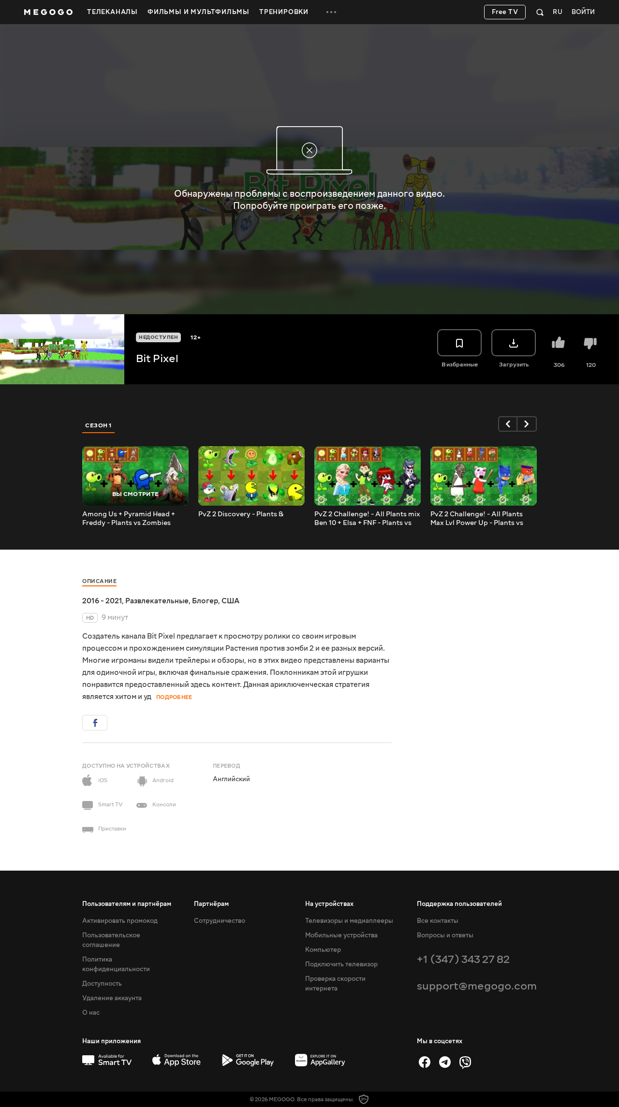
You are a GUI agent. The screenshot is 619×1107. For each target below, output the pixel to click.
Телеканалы (112, 12)
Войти (583, 12)
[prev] (507, 424)
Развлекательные (157, 601)
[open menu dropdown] (331, 12)
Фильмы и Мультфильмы (198, 12)
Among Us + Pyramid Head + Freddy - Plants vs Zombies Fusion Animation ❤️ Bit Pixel (131, 518)
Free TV (505, 12)
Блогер (205, 601)
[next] (527, 424)
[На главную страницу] (48, 12)
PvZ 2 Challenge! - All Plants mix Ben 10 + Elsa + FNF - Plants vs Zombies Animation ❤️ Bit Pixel (367, 518)
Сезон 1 (98, 425)
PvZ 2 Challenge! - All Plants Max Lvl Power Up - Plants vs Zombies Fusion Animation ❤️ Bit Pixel (480, 518)
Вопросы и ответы (445, 935)
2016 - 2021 (102, 601)
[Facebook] (424, 1062)
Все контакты (437, 921)
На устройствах (329, 904)
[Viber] (465, 1062)
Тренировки (284, 12)
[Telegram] (445, 1062)
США (230, 601)
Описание (99, 581)
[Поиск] (540, 12)
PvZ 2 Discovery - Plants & (240, 514)
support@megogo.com (477, 985)
